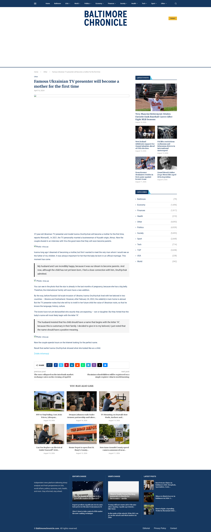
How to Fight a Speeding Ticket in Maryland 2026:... (166, 510)
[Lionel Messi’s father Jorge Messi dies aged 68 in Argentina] (167, 163)
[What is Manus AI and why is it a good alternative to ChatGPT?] (87, 491)
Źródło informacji (41, 353)
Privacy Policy (160, 528)
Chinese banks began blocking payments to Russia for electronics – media (123, 496)
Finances (111, 3)
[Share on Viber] (94, 365)
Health (133, 3)
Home (48, 3)
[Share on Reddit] (77, 365)
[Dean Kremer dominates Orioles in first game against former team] (145, 163)
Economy (99, 3)
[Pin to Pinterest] (66, 365)
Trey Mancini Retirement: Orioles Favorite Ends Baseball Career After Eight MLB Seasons (153, 117)
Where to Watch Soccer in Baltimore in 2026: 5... (165, 497)
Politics (87, 3)
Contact (172, 18)
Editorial (146, 528)
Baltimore (57, 3)
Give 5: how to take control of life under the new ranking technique (87, 512)
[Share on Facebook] (56, 365)
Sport (153, 3)
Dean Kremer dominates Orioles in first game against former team (144, 175)
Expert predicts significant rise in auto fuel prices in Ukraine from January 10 (87, 506)
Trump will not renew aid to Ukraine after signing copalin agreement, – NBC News (122, 507)
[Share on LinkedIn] (72, 365)
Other (163, 3)
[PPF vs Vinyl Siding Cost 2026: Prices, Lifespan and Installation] (49, 401)
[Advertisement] (105, 47)
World (76, 3)
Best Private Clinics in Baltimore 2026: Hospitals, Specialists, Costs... (166, 485)
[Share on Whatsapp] (83, 365)
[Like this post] (50, 365)
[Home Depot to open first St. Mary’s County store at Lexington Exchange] (82, 434)
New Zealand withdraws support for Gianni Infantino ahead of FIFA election (145, 145)
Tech (143, 3)
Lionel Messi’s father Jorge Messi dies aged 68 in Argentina (166, 174)
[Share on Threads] (99, 365)
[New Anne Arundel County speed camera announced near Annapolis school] (114, 434)
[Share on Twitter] (61, 365)
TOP (157, 250)
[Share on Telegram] (88, 365)
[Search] (175, 4)
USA (67, 3)
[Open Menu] (35, 3)
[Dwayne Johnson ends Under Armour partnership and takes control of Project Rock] (82, 401)
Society (122, 3)
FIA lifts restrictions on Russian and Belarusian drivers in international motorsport (166, 146)
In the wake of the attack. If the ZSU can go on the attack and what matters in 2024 (123, 515)
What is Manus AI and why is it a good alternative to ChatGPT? (87, 497)
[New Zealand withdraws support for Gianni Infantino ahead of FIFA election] (145, 132)
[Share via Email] (105, 365)
